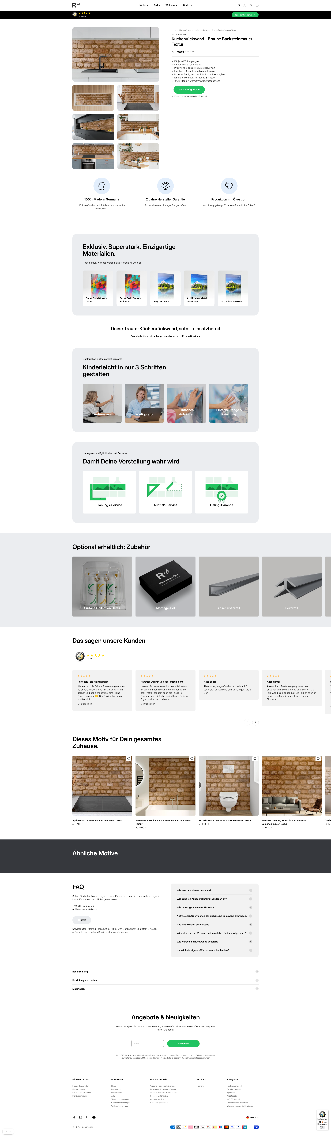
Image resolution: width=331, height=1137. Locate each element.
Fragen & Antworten (80, 1086)
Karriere (200, 1086)
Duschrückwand (233, 1089)
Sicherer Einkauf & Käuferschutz (163, 1092)
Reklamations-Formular (81, 1092)
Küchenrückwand (186, 30)
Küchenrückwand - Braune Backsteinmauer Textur (216, 30)
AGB (113, 1096)
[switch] (322, 1127)
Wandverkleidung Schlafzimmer (240, 1106)
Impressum (116, 1089)
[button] (102, 704)
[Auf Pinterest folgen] (87, 1117)
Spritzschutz (232, 1092)
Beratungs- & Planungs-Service (163, 1089)
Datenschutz (116, 1092)
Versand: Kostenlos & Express (162, 1086)
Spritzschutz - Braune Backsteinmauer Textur (97, 820)
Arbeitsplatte (232, 1096)
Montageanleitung (79, 1096)
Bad (155, 5)
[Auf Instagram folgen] (80, 1117)
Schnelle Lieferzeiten (159, 1096)
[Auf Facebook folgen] (74, 1117)
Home (174, 30)
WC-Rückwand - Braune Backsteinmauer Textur (225, 820)
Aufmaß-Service (157, 1099)
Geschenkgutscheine (159, 1102)
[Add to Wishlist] (128, 758)
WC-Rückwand (233, 1099)
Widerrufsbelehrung (119, 1106)
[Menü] (326, 1111)
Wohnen (170, 5)
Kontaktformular (78, 1089)
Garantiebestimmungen (120, 1102)
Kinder (186, 5)
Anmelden (183, 1043)
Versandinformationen (120, 1099)
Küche (142, 5)
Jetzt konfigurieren (189, 89)
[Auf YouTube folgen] (94, 1117)
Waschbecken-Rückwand (237, 1102)
